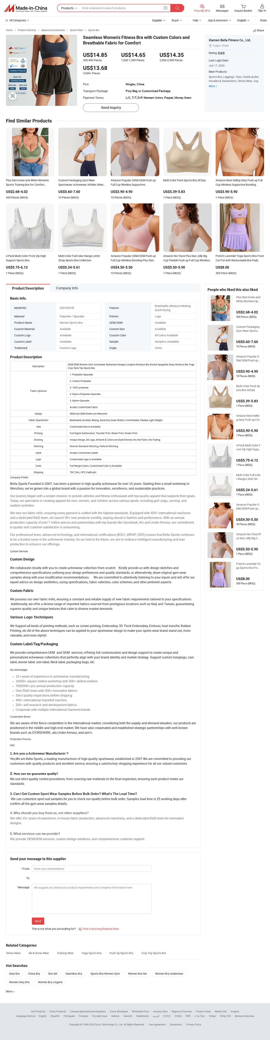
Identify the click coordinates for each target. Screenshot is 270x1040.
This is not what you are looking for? (54, 929)
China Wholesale (119, 1011)
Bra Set (52, 973)
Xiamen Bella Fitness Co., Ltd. (230, 40)
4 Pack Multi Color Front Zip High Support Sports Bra (248, 447)
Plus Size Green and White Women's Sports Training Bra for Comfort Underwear (248, 299)
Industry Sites (160, 1011)
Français (83, 1015)
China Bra (34, 973)
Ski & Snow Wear (39, 953)
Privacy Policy (193, 1024)
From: (25, 869)
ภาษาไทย (199, 1015)
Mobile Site (221, 1011)
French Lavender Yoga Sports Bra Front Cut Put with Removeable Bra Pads (248, 566)
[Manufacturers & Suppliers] (25, 8)
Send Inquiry (111, 107)
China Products (57, 1011)
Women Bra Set (137, 973)
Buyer (175, 20)
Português (69, 1015)
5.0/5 (221, 53)
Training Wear (65, 953)
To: (28, 878)
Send (38, 921)
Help (195, 20)
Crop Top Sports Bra (153, 953)
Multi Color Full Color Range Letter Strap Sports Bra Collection (248, 477)
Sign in (262, 10)
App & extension (218, 20)
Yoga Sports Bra (92, 953)
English (43, 1015)
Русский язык (99, 1015)
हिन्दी (188, 1015)
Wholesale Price (140, 1011)
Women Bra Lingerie (50, 982)
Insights (235, 1011)
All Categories (17, 20)
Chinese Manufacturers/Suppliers (88, 1011)
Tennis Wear (13, 953)
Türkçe (212, 1015)
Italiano (115, 1015)
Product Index (203, 1011)
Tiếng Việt (225, 1015)
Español (55, 1015)
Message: (23, 887)
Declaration (176, 1024)
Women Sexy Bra (19, 982)
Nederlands (142, 1015)
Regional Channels (182, 1011)
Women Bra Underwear (169, 973)
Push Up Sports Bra (121, 953)
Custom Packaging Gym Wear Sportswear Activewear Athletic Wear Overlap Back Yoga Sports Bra (248, 329)
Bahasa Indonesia (244, 1015)
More (212, 86)
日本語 (178, 1015)
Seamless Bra (74, 973)
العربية (156, 1015)
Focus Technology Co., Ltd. (109, 1024)
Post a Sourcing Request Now (98, 929)
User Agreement (157, 1024)
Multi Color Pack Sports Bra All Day (248, 388)
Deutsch (128, 1015)
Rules (263, 20)
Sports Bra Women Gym (105, 973)
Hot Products (38, 1011)
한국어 (167, 1015)
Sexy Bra (14, 973)
